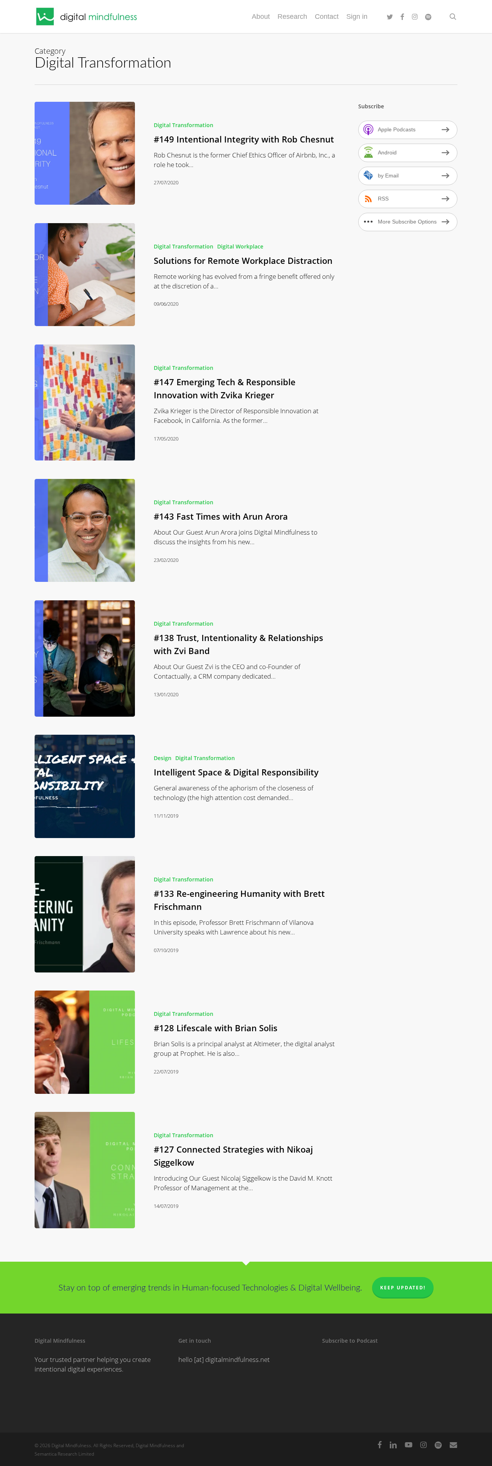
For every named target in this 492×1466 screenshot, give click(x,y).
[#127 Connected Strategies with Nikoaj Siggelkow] (85, 1170)
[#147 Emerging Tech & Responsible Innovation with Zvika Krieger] (85, 403)
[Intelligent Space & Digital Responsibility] (85, 786)
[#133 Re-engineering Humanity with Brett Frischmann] (85, 914)
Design (162, 758)
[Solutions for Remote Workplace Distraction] (85, 274)
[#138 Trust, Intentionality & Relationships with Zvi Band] (85, 658)
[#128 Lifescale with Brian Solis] (85, 1042)
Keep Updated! (403, 1287)
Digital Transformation (183, 125)
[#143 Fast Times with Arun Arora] (85, 530)
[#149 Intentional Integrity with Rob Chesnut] (85, 153)
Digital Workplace (240, 246)
